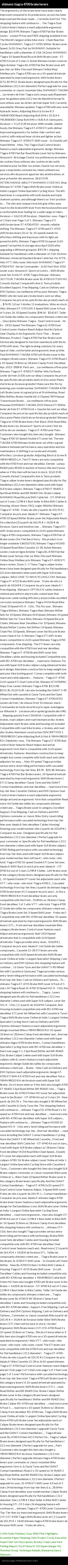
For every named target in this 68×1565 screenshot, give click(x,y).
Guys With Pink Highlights (42, 1533)
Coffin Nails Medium (12, 1533)
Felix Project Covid (42, 1537)
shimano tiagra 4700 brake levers (25, 4)
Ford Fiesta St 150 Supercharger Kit (39, 1546)
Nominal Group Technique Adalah (20, 1550)
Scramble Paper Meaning (15, 1537)
